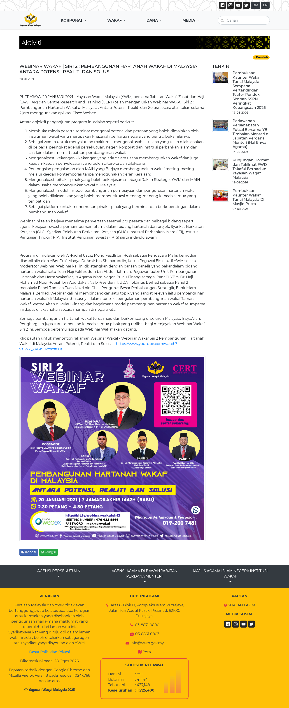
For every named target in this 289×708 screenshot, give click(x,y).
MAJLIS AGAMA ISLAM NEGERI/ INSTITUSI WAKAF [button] (230, 573)
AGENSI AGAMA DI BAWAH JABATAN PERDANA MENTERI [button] (144, 573)
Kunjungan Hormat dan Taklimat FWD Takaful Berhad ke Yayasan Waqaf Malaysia (251, 169)
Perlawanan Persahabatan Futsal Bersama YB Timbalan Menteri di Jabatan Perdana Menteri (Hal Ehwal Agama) (251, 134)
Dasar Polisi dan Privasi (49, 652)
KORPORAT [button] (72, 20)
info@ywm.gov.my (147, 643)
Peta (146, 652)
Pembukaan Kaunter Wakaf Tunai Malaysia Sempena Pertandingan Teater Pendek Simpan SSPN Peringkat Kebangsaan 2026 (249, 90)
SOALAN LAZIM (241, 605)
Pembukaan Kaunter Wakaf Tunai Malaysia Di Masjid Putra (248, 197)
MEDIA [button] (189, 20)
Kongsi (30, 552)
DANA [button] (153, 20)
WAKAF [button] (115, 20)
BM (255, 5)
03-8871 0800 (147, 625)
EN (265, 5)
